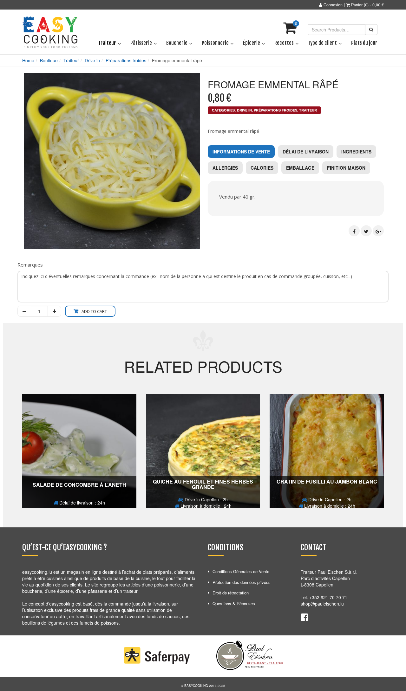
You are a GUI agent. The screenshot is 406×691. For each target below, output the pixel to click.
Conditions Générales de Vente (241, 571)
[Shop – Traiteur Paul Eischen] (50, 32)
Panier (357, 5)
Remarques (30, 264)
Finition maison (346, 168)
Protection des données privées (242, 582)
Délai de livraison (306, 151)
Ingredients (356, 151)
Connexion (333, 5)
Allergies (225, 168)
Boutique (49, 60)
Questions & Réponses (234, 603)
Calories (262, 168)
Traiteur (71, 60)
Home (28, 60)
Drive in (92, 60)
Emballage (300, 168)
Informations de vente (241, 151)
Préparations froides (126, 60)
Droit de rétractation (231, 593)
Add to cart (94, 311)
